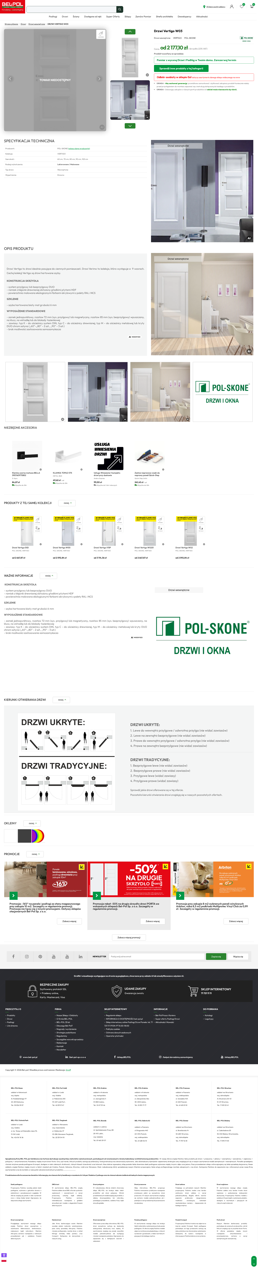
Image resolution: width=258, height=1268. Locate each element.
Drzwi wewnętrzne (36, 24)
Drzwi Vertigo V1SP (102, 547)
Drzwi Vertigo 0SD (20, 547)
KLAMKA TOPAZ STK (62, 473)
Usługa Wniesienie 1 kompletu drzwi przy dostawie (107, 474)
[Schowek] (241, 6)
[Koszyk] (251, 6)
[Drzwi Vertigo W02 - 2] (190, 531)
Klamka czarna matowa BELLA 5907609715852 (26, 474)
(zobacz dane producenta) (79, 148)
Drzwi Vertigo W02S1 (144, 547)
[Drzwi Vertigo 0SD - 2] (27, 531)
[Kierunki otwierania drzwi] (66, 810)
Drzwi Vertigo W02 (184, 547)
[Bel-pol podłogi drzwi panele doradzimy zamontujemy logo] (12, 7)
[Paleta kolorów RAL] (38, 842)
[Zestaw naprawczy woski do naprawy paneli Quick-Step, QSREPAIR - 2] (150, 456)
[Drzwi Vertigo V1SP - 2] (109, 531)
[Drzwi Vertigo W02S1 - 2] (150, 531)
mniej (66, 503)
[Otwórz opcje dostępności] (4, 1255)
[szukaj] (119, 9)
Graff (68, 1070)
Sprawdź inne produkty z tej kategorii (181, 68)
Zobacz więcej (69, 921)
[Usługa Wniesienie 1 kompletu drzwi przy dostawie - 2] (109, 456)
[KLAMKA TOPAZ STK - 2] (68, 456)
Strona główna (11, 24)
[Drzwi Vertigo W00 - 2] (68, 531)
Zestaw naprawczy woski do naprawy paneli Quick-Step (147, 474)
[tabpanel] (35, 392)
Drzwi (23, 24)
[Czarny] (24, 842)
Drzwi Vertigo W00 (61, 547)
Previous (11, 79)
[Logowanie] (231, 6)
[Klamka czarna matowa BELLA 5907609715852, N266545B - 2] (27, 456)
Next (99, 79)
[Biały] (10, 842)
